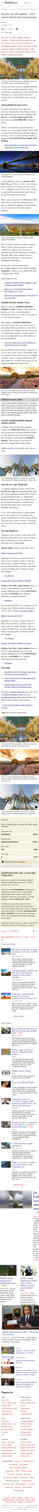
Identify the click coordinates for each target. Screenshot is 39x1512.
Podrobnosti (8, 600)
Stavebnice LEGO (8, 1484)
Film (13, 1085)
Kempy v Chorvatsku (8, 1442)
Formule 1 (5, 1432)
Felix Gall (23, 1411)
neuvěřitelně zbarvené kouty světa (13, 697)
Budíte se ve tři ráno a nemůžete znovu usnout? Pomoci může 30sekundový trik (24, 1164)
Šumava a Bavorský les (9, 1447)
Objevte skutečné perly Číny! (11, 553)
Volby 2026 (5, 1400)
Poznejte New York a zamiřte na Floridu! (16, 580)
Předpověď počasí (28, 1461)
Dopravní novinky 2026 (28, 1447)
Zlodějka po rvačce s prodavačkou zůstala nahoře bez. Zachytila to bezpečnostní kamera (24, 1124)
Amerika (33, 937)
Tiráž (32, 1498)
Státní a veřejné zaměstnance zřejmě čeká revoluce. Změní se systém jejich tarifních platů (28, 1284)
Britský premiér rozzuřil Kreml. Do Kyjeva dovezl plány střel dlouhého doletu (25, 1030)
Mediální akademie (8, 1500)
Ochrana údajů (30, 1500)
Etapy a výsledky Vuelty (28, 1403)
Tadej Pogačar (25, 1408)
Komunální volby (7, 1414)
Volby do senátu (7, 1411)
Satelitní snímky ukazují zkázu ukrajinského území (8, 1280)
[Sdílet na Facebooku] (34, 931)
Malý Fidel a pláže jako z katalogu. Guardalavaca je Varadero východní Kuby (25, 951)
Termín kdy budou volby (9, 1408)
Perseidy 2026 (13, 1464)
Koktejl (14, 1129)
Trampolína (10, 1474)
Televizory (18, 1487)
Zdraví (14, 1169)
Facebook (7, 1498)
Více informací (9, 576)
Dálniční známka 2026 (28, 1445)
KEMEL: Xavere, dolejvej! (21, 1071)
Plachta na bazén (26, 1471)
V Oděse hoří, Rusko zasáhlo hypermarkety (22, 1144)
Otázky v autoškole (27, 1453)
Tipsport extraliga (7, 1426)
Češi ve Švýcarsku (7, 1450)
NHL (3, 1435)
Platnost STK (25, 1456)
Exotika (26, 937)
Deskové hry (9, 1487)
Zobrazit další (18, 1016)
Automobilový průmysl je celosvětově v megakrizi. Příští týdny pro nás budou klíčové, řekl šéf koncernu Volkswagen (24, 1102)
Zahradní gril (24, 1477)
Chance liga (5, 1421)
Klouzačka (27, 1474)
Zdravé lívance (25, 1426)
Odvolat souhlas (11, 1502)
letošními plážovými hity (19, 692)
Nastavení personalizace (25, 1502)
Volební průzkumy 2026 (9, 1403)
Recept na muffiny (26, 1424)
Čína (2, 940)
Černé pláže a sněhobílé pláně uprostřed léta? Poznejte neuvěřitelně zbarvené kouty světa (24, 996)
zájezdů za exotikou (27, 610)
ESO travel (18, 937)
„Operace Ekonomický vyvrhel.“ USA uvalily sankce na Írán (20, 1333)
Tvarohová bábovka (27, 1429)
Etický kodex (20, 1500)
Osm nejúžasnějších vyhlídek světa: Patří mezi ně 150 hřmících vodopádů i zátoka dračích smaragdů (25, 973)
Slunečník (19, 1474)
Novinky (3, 22)
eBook (5, 29)
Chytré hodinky (27, 1487)
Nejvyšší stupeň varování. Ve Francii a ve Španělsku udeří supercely (22, 1052)
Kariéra (26, 1498)
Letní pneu (31, 1484)
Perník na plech (25, 1435)
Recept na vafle (25, 1432)
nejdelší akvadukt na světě (12, 694)
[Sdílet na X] (37, 931)
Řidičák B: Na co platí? (28, 1450)
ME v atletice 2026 (7, 1429)
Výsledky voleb (6, 1405)
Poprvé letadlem (7, 1445)
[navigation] (2, 2)
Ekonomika (15, 1108)
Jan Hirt (23, 1405)
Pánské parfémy (19, 1490)
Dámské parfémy (21, 1484)
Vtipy (13, 1073)
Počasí (14, 1056)
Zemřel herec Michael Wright (22, 1082)
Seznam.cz (27, 3)
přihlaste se (22, 862)
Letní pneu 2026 (26, 1442)
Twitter (14, 1498)
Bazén (18, 1471)
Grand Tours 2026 (26, 1414)
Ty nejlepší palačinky (27, 1421)
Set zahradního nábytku (10, 1477)
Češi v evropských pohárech (19, 1467)
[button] (19, 68)
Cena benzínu (24, 1464)
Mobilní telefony (27, 1481)
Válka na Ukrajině (17, 1035)
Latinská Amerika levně (9, 1453)
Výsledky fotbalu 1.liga (9, 1424)
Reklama (20, 1498)
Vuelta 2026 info (26, 1400)
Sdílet (12, 29)
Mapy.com (18, 1461)
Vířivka (32, 1477)
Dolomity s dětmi (7, 1456)
